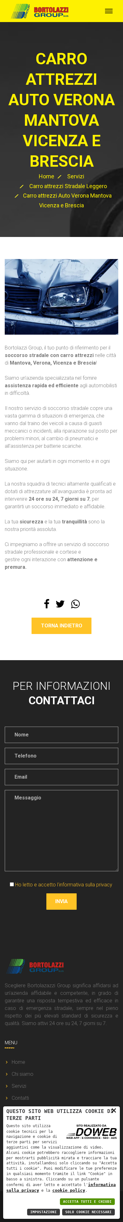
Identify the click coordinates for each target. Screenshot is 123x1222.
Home (46, 176)
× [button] (114, 1110)
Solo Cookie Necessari (88, 1212)
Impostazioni (43, 1212)
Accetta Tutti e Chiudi (87, 1202)
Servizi (75, 176)
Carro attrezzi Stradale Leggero (68, 186)
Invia (61, 901)
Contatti (20, 1098)
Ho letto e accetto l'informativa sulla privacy (63, 885)
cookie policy (68, 1190)
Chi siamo (22, 1074)
